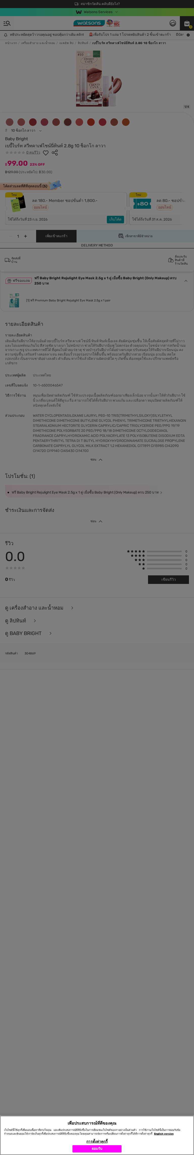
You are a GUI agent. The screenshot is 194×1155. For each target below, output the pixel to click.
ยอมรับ (97, 1148)
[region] (97, 1135)
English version (164, 1133)
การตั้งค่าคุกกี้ (96, 1141)
